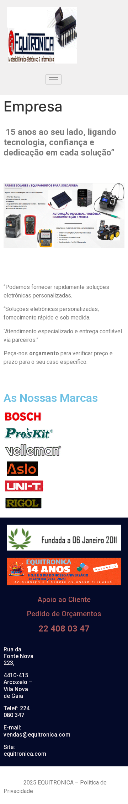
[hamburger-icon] (54, 79)
